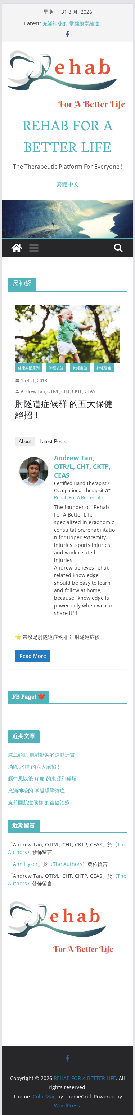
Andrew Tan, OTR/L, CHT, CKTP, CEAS (58, 391)
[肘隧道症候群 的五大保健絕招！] (67, 334)
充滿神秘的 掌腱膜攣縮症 (70, 23)
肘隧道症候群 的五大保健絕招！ (64, 411)
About (25, 441)
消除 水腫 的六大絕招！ (34, 766)
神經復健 (56, 367)
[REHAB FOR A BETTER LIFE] (16, 248)
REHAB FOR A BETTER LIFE (67, 138)
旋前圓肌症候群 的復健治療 (39, 802)
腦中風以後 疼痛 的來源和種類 (42, 778)
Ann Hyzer (25, 863)
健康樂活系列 (29, 367)
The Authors (67, 863)
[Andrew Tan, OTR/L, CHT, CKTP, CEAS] (33, 462)
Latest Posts (53, 441)
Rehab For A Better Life (78, 497)
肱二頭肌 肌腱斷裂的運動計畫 (41, 754)
